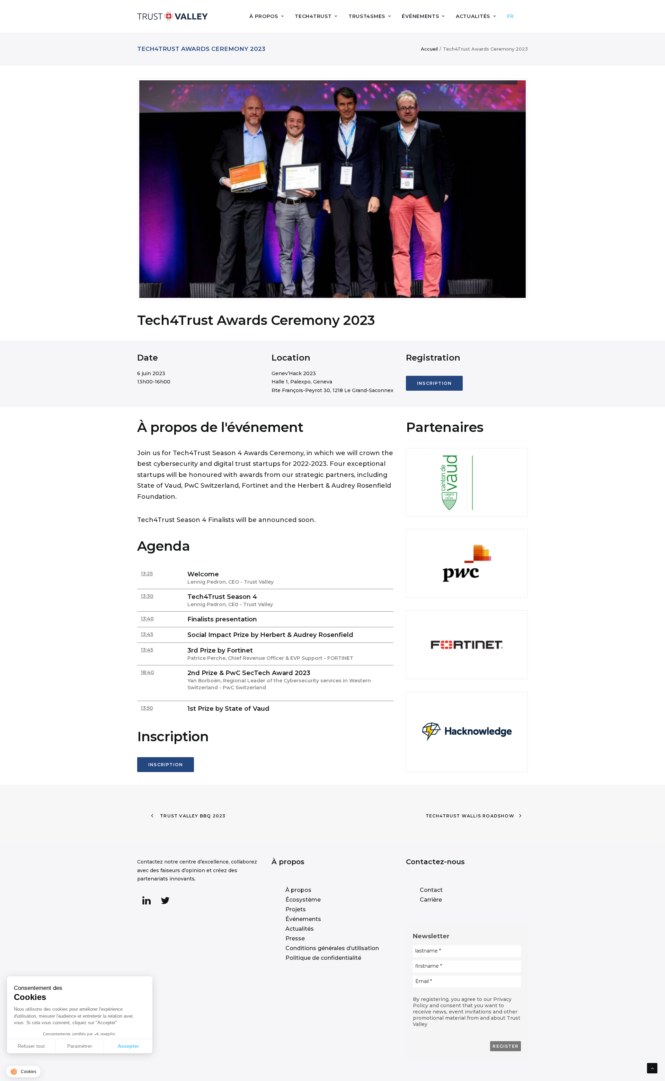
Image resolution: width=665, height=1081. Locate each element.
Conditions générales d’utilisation (332, 948)
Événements (303, 919)
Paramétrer (79, 1046)
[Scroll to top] (652, 1068)
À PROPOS (263, 16)
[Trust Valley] (172, 16)
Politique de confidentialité (323, 958)
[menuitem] (269, 16)
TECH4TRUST (313, 16)
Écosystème (303, 899)
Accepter (128, 1046)
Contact (431, 890)
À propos (298, 890)
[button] (146, 903)
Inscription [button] (434, 383)
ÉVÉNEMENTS (420, 16)
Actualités (299, 928)
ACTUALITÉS (473, 16)
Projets (295, 909)
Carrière (431, 899)
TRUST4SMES (366, 16)
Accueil (429, 49)
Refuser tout (31, 1046)
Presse (295, 938)
